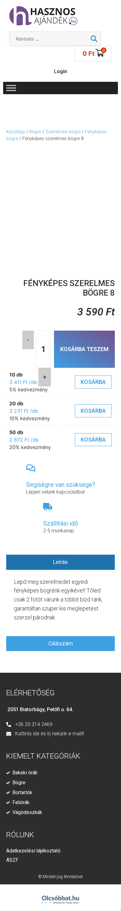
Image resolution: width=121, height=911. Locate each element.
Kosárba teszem (84, 349)
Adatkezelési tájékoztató (33, 851)
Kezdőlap (15, 131)
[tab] (60, 562)
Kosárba (93, 382)
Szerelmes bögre (63, 131)
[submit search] (94, 38)
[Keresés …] (48, 39)
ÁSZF (12, 860)
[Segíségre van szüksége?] (30, 468)
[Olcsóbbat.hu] (60, 896)
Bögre (35, 131)
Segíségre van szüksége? (60, 484)
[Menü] (11, 88)
